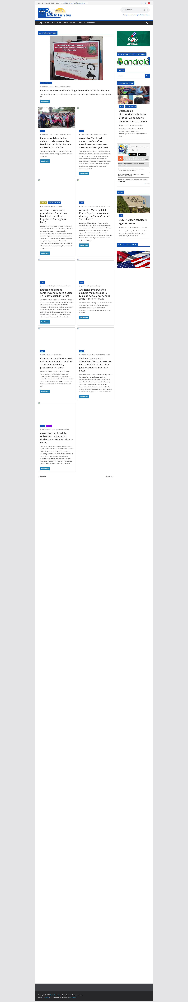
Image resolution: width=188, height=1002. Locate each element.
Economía (43, 202)
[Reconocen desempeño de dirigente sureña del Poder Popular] (76, 58)
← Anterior (42, 476)
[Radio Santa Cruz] (40, 23)
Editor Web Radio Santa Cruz (139, 227)
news (121, 215)
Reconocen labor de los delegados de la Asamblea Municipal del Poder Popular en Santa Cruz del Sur (56, 143)
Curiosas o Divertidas (86, 23)
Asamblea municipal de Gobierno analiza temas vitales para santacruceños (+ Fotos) (56, 438)
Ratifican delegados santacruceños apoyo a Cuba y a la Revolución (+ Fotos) (56, 292)
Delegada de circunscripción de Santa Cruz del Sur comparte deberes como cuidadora (133, 116)
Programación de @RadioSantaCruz (136, 15)
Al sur (46, 23)
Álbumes (49, 426)
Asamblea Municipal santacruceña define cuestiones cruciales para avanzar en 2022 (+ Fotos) (93, 143)
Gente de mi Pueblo (46, 83)
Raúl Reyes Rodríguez (137, 125)
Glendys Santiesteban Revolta (63, 86)
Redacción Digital (57, 206)
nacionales (56, 23)
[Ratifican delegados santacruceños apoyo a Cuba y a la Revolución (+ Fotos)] (56, 269)
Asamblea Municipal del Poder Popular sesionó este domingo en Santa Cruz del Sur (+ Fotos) (94, 214)
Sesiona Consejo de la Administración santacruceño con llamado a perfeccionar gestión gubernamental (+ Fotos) (95, 364)
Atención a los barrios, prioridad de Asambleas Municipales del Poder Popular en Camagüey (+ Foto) (53, 216)
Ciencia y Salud (69, 23)
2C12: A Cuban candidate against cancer (133, 221)
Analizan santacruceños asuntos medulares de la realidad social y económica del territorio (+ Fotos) (94, 294)
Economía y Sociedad (54, 202)
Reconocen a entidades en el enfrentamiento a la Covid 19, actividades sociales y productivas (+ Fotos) (56, 363)
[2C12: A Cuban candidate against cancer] (133, 204)
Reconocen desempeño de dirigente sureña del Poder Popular (75, 90)
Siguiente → (109, 476)
